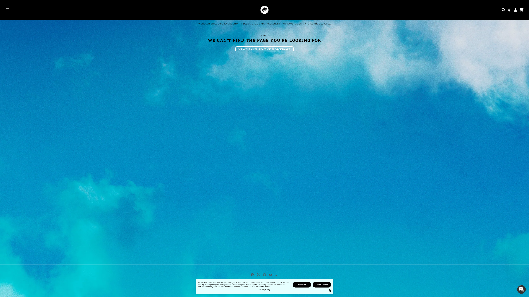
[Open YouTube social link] (271, 275)
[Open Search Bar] (503, 10)
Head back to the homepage (264, 49)
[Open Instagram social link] (264, 275)
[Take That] (264, 9)
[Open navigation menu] (7, 10)
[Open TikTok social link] (277, 275)
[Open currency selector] (509, 10)
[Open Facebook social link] (252, 275)
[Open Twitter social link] (258, 275)
